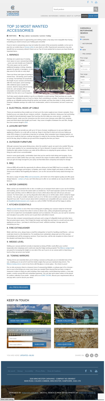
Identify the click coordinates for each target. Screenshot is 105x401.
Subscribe (39, 344)
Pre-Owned (86, 54)
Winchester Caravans (17, 11)
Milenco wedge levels (67, 248)
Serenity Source (30, 392)
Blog (31, 355)
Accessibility (29, 371)
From (82, 60)
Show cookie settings (7, 399)
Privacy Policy (40, 371)
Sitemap (20, 371)
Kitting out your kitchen (14, 209)
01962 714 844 (46, 275)
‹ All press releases (18, 287)
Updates (24, 355)
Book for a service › (19, 321)
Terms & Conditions (54, 371)
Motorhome (87, 43)
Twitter (92, 2)
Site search (11, 371)
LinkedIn (96, 355)
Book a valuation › (66, 321)
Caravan (85, 39)
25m (26, 122)
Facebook (88, 2)
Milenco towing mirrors (14, 264)
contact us (21, 179)
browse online (29, 47)
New (84, 50)
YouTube (96, 2)
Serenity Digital (87, 392)
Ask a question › (65, 344)
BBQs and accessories (32, 177)
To (81, 66)
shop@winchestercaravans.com (19, 201)
